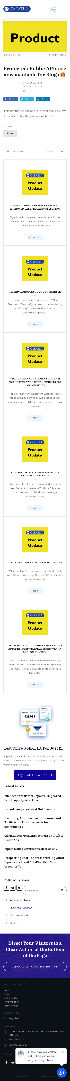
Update (14, 923)
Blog (6, 993)
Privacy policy (11, 1001)
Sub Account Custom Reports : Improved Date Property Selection (35, 202)
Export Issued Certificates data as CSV (35, 558)
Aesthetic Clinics (20, 900)
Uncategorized (19, 915)
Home (7, 990)
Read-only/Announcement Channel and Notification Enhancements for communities (35, 379)
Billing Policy (10, 997)
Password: (11, 126)
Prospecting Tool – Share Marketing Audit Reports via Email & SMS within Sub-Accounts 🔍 (35, 646)
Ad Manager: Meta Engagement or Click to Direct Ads (35, 471)
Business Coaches (21, 907)
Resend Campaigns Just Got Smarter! (35, 289)
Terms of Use (11, 1005)
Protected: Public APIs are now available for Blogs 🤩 (34, 71)
